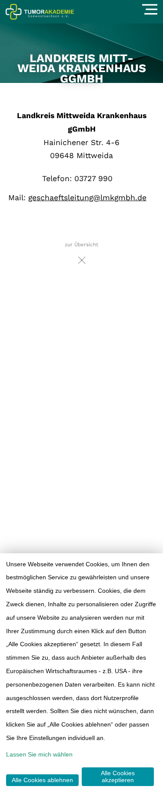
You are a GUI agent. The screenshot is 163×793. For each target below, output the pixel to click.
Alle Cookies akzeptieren (118, 776)
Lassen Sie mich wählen (39, 754)
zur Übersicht (81, 244)
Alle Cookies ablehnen (42, 779)
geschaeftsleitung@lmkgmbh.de (87, 197)
